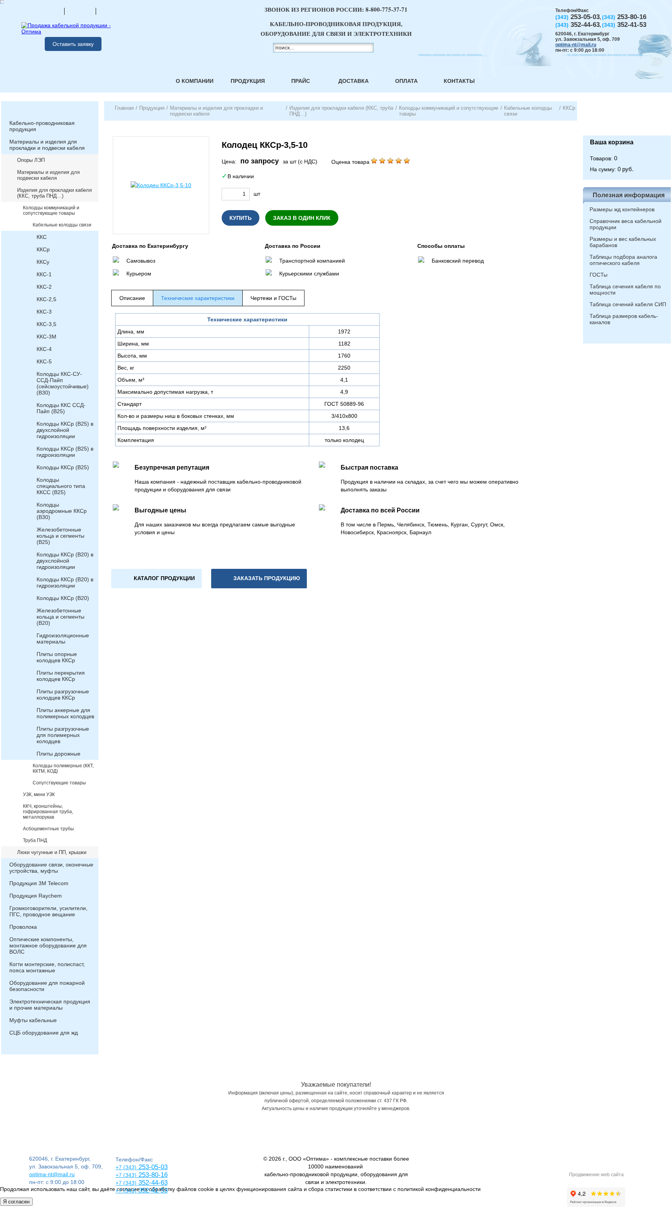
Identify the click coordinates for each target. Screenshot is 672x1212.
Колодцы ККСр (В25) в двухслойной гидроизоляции (65, 430)
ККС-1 (44, 274)
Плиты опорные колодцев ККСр (57, 657)
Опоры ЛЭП (31, 160)
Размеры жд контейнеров (622, 209)
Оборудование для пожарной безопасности (47, 986)
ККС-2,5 (46, 299)
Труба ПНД (35, 840)
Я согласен (16, 1202)
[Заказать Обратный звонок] (627, 118)
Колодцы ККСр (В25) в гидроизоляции (65, 452)
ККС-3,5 (46, 324)
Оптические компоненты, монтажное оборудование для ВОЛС (48, 945)
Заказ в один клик (302, 218)
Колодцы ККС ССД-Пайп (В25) (61, 408)
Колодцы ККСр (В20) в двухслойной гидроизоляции (65, 560)
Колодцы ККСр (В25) (63, 467)
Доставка (353, 81)
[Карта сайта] (80, 11)
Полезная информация (629, 195)
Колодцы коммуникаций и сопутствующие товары (51, 210)
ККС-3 (44, 312)
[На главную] (48, 11)
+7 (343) (126, 1190)
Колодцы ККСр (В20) (63, 598)
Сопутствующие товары (59, 783)
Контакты (459, 81)
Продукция (248, 81)
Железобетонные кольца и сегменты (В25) (60, 535)
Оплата (406, 81)
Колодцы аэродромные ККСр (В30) (62, 511)
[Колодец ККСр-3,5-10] (161, 185)
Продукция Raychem (35, 896)
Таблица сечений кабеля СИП (628, 304)
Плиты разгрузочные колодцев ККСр (63, 694)
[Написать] (111, 11)
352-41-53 (152, 1190)
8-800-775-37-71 (387, 9)
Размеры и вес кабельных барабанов (623, 242)
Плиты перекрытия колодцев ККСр (61, 676)
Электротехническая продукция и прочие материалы (49, 1004)
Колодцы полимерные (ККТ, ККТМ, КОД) (63, 768)
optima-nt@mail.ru (575, 44)
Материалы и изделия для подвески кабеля (48, 175)
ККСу (43, 262)
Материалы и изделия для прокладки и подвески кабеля (47, 145)
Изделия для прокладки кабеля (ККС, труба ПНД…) (54, 193)
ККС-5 (44, 361)
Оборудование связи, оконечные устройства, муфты (51, 867)
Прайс (300, 81)
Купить (240, 218)
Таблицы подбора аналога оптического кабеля (623, 260)
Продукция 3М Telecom (38, 883)
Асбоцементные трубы (48, 828)
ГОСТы (598, 275)
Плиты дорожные (58, 754)
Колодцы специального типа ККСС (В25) (61, 486)
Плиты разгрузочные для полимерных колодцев (63, 735)
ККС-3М (46, 336)
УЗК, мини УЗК (39, 794)
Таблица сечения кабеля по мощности (625, 289)
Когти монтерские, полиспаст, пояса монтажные (47, 967)
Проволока (23, 927)
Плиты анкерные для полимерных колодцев (65, 713)
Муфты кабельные (33, 1020)
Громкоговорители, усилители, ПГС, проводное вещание (48, 911)
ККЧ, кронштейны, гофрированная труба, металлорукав (48, 811)
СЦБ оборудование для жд (43, 1033)
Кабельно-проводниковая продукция (42, 126)
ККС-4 (44, 349)
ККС (42, 237)
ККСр (43, 249)
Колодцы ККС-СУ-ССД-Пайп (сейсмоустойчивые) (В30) (63, 383)
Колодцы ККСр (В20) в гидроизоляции (65, 582)
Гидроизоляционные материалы (63, 638)
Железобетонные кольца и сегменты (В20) (60, 616)
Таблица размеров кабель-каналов (624, 319)
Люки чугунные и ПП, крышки (51, 852)
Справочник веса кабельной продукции (626, 224)
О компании (195, 81)
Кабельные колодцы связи (62, 225)
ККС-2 (44, 287)
